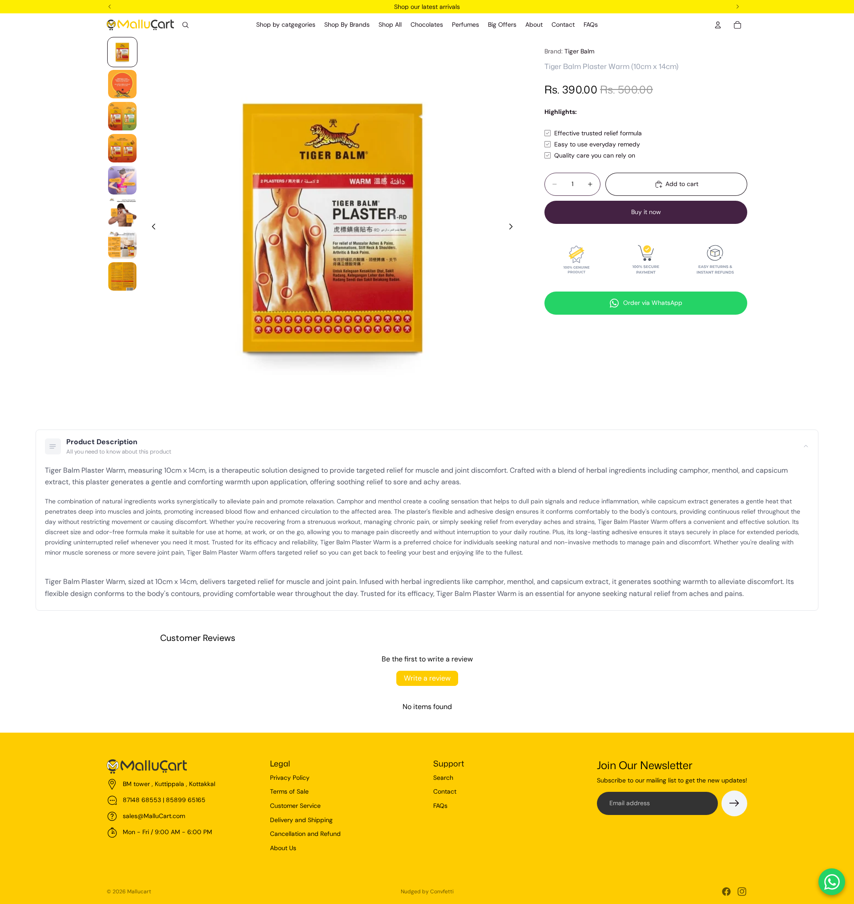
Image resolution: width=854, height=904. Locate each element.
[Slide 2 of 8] (122, 84)
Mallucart (139, 891)
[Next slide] (513, 228)
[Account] (718, 25)
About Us (283, 848)
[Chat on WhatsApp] (831, 881)
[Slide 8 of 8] (122, 276)
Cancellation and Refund (305, 834)
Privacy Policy (290, 778)
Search (443, 778)
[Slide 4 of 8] (122, 148)
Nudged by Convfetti (427, 891)
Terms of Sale (289, 791)
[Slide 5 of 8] (122, 180)
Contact (444, 791)
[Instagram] (742, 891)
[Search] (185, 25)
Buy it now (646, 212)
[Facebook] (726, 891)
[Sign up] (734, 803)
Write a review (427, 678)
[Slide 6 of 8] (122, 212)
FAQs (440, 806)
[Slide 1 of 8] (122, 52)
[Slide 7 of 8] (122, 244)
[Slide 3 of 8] (122, 116)
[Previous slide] (151, 228)
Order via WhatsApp (652, 303)
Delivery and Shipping (301, 820)
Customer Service (295, 806)
